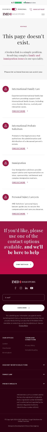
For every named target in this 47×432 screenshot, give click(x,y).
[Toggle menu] (43, 14)
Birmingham (7, 353)
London (5, 344)
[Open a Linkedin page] (26, 288)
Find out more (18, 111)
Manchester (7, 348)
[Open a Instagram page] (20, 288)
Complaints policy (31, 350)
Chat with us (22, 264)
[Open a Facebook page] (15, 288)
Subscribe (22, 308)
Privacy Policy (23, 325)
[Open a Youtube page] (31, 288)
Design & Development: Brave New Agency (23, 426)
